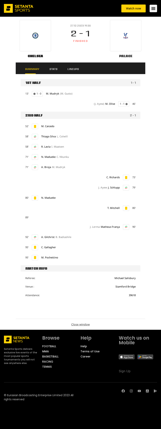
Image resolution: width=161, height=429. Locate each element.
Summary (32, 69)
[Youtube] (139, 391)
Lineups (73, 69)
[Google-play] (155, 391)
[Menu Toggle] (153, 8)
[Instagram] (131, 391)
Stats (53, 69)
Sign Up (125, 371)
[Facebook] (123, 391)
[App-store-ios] (147, 391)
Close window (80, 324)
